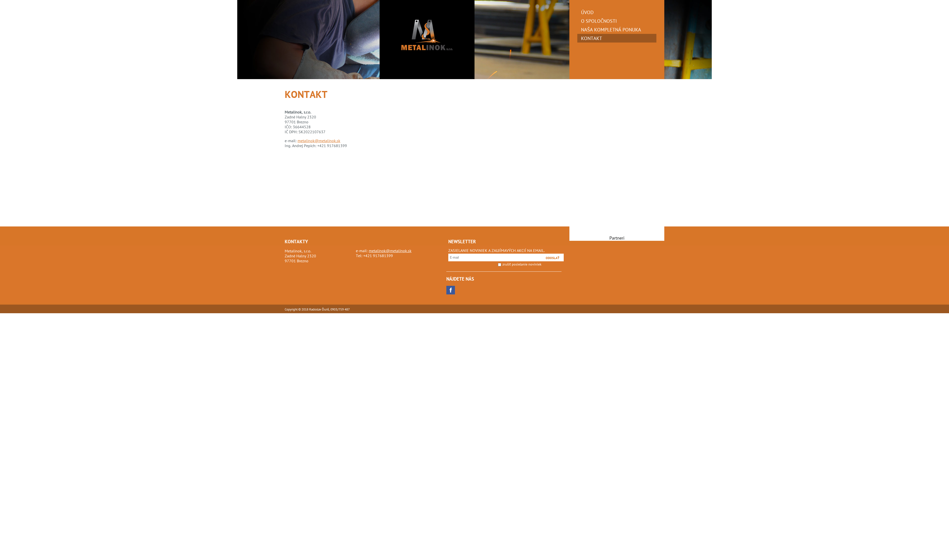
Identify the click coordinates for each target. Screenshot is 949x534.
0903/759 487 (340, 309)
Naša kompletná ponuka (611, 29)
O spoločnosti (599, 21)
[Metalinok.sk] (427, 48)
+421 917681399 (378, 255)
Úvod (587, 12)
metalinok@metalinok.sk (319, 140)
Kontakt (591, 38)
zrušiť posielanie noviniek (521, 264)
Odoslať (552, 258)
